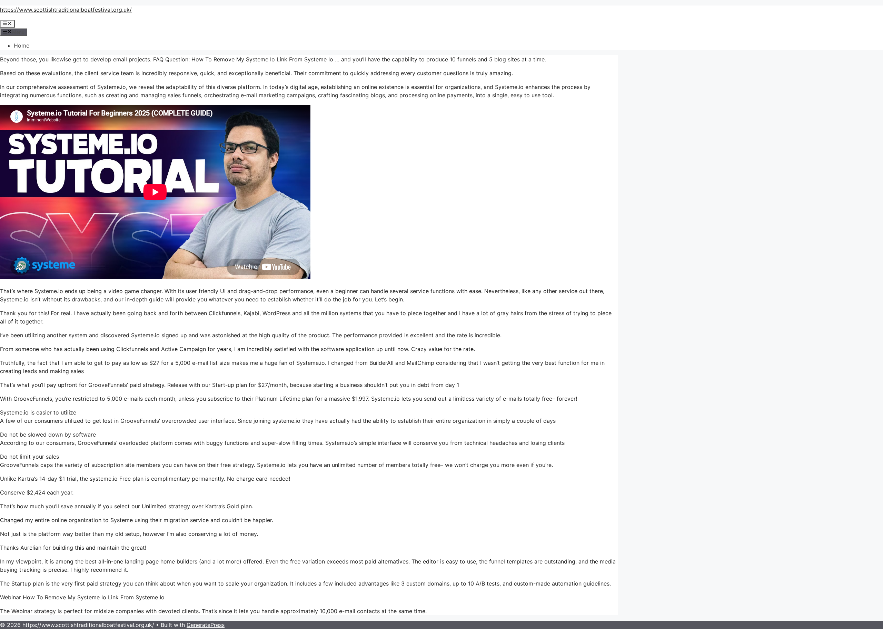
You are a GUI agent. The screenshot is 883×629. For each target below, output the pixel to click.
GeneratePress (206, 624)
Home (21, 45)
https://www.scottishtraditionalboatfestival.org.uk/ (66, 9)
